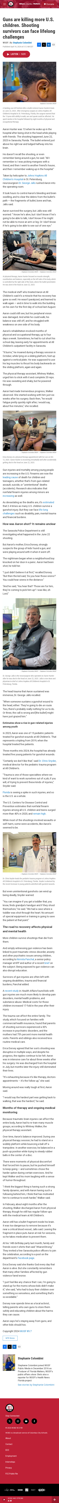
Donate (50, 4)
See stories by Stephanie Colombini (36, 1384)
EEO (7, 1450)
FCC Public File (11, 1474)
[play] (4, 1499)
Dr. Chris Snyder (47, 760)
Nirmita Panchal (25, 959)
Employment (11, 1456)
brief (47, 963)
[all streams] (55, 1499)
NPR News (10, 1338)
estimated (48, 502)
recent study (12, 990)
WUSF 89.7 (26, 1331)
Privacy (8, 1468)
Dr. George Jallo (27, 183)
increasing (8, 495)
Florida (6, 792)
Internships (10, 1462)
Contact (8, 1444)
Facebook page (26, 1258)
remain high (39, 813)
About (8, 1438)
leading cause (10, 477)
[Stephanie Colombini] (9, 1362)
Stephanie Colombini (22, 42)
